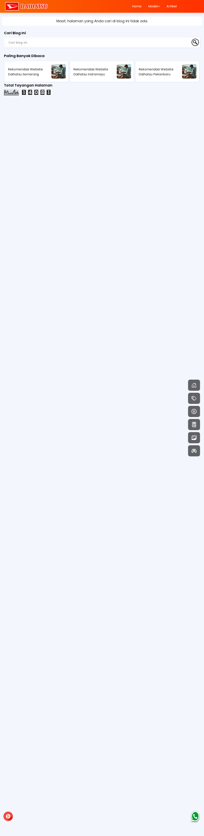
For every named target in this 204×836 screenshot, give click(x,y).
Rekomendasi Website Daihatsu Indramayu (90, 72)
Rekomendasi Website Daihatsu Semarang (25, 72)
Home (136, 6)
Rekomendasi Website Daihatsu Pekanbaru (156, 72)
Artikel (172, 6)
